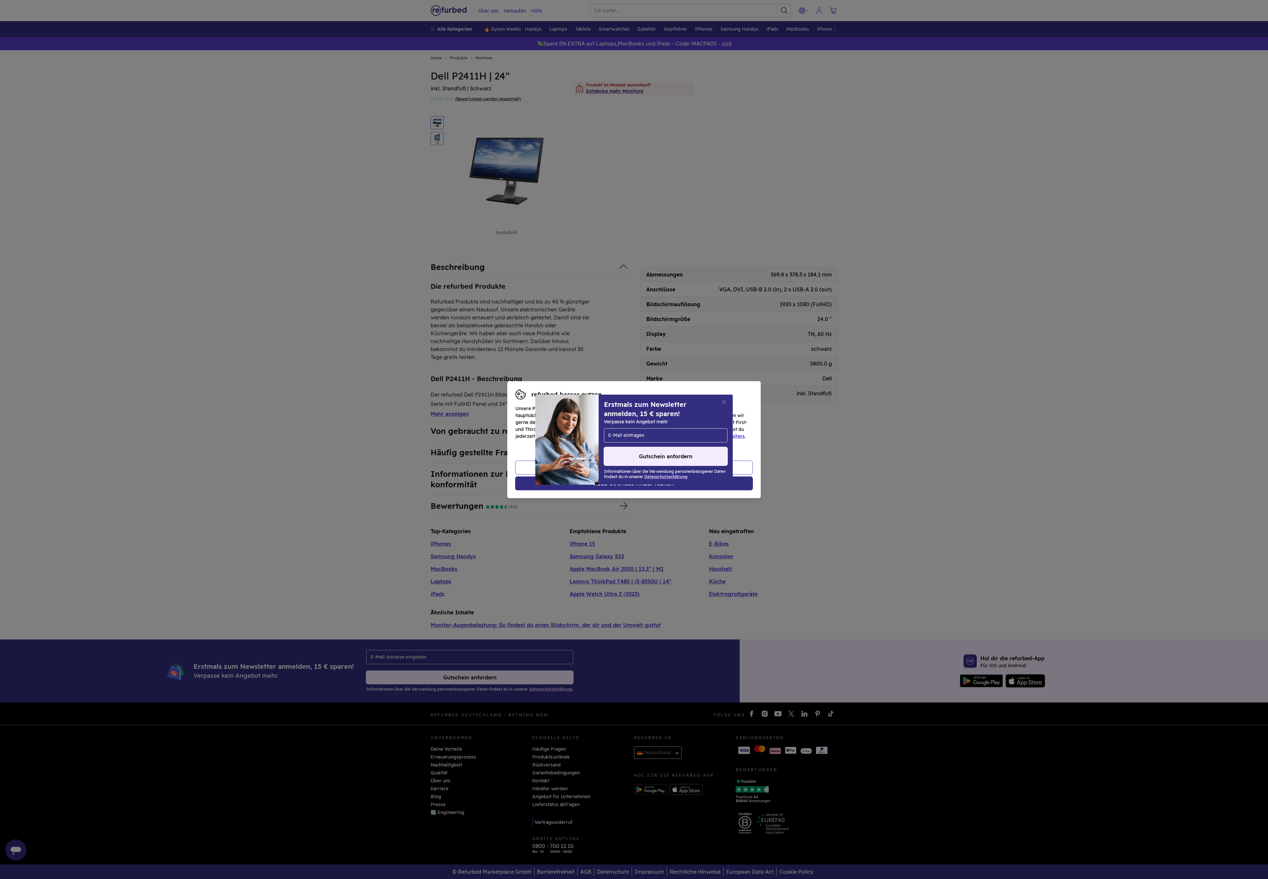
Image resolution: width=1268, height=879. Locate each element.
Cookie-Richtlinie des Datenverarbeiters (698, 436)
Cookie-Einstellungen (697, 429)
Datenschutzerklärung (606, 436)
